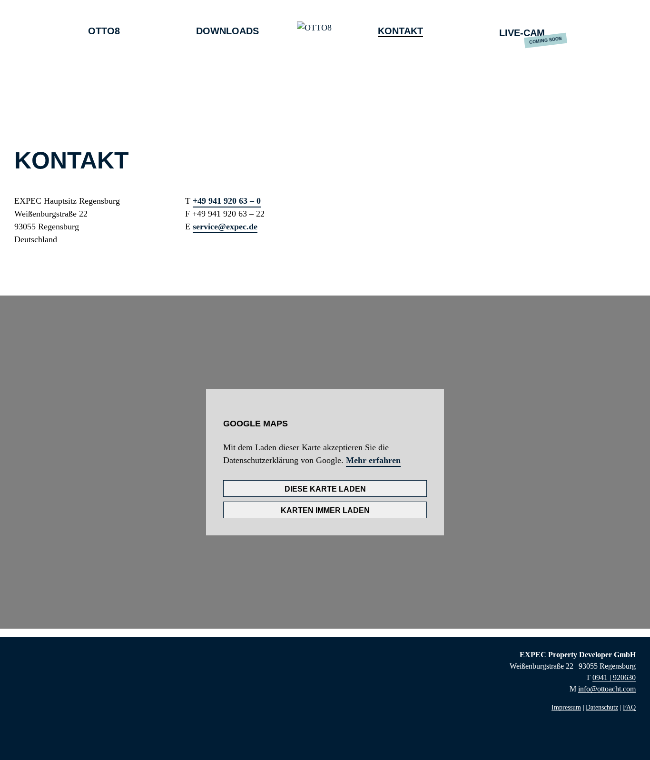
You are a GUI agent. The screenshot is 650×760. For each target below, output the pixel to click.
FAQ (629, 707)
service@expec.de (225, 226)
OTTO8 (104, 31)
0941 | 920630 (614, 677)
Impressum (566, 707)
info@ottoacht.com (607, 689)
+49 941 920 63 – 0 (227, 201)
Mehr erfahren (373, 460)
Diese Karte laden (325, 489)
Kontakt (400, 31)
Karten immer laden (325, 510)
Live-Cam (522, 33)
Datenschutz (602, 707)
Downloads (227, 31)
